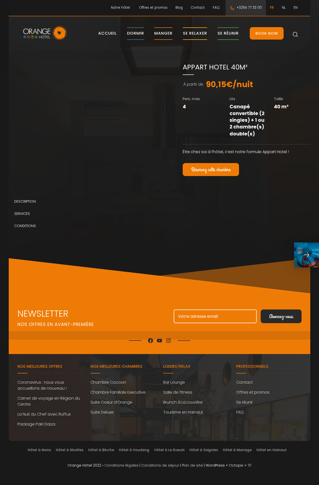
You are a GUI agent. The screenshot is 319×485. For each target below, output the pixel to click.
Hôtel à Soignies (203, 450)
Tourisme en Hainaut (183, 412)
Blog (179, 7)
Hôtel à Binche (101, 450)
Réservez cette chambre (211, 169)
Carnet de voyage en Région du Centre (48, 401)
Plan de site (192, 465)
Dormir (135, 33)
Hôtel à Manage (237, 450)
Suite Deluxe (102, 412)
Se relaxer (195, 33)
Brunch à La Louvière (183, 402)
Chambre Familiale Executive (118, 392)
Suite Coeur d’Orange (111, 402)
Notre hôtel (120, 7)
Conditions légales (121, 465)
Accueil (107, 33)
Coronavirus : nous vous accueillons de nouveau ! (42, 385)
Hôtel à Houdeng (134, 450)
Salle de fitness (177, 392)
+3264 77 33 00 (249, 7)
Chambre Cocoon (108, 382)
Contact (198, 7)
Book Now (266, 33)
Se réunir (228, 33)
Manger (163, 33)
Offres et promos (153, 7)
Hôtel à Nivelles (69, 450)
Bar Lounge (174, 382)
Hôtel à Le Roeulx (169, 450)
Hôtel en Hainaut (271, 450)
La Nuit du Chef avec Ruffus (44, 414)
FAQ (216, 7)
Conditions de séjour (160, 465)
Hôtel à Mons (39, 450)
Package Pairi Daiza (36, 424)
